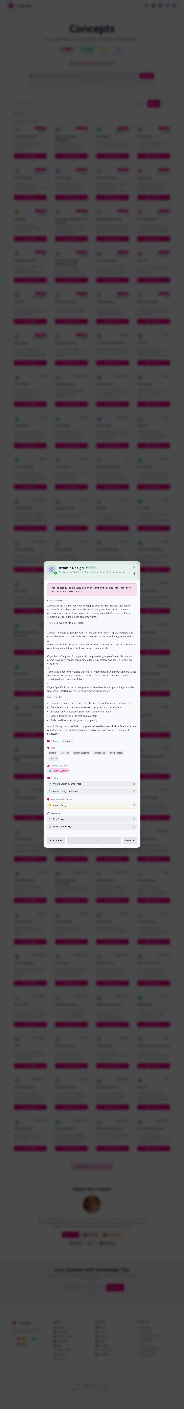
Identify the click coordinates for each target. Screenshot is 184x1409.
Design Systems (60, 770)
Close (94, 840)
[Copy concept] (134, 573)
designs (52, 752)
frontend (53, 758)
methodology (116, 752)
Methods (67, 741)
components (100, 752)
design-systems (81, 752)
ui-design (65, 752)
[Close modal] (134, 567)
